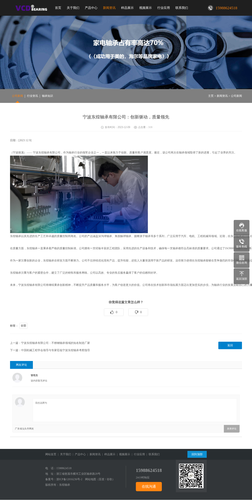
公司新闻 (17, 95)
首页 (58, 7)
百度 (101, 479)
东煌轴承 (64, 484)
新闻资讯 (109, 7)
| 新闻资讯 (93, 454)
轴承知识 (47, 95)
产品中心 (91, 7)
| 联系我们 (152, 454)
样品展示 (127, 7)
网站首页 (50, 454)
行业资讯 (32, 95)
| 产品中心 (78, 454)
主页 (211, 95)
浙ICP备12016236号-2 (69, 479)
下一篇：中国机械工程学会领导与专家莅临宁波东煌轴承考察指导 (50, 350)
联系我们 (181, 7)
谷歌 (109, 479)
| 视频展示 (122, 454)
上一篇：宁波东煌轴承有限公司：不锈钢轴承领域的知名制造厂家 (50, 343)
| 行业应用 (137, 454)
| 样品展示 (108, 454)
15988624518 (63, 468)
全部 (23, 325)
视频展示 (145, 7)
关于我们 (73, 7)
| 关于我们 (63, 454)
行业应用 (163, 7)
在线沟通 (149, 486)
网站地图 (90, 479)
